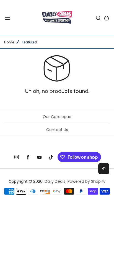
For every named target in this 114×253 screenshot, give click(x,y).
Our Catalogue (57, 116)
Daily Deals (55, 181)
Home (9, 42)
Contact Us (57, 129)
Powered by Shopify (86, 181)
